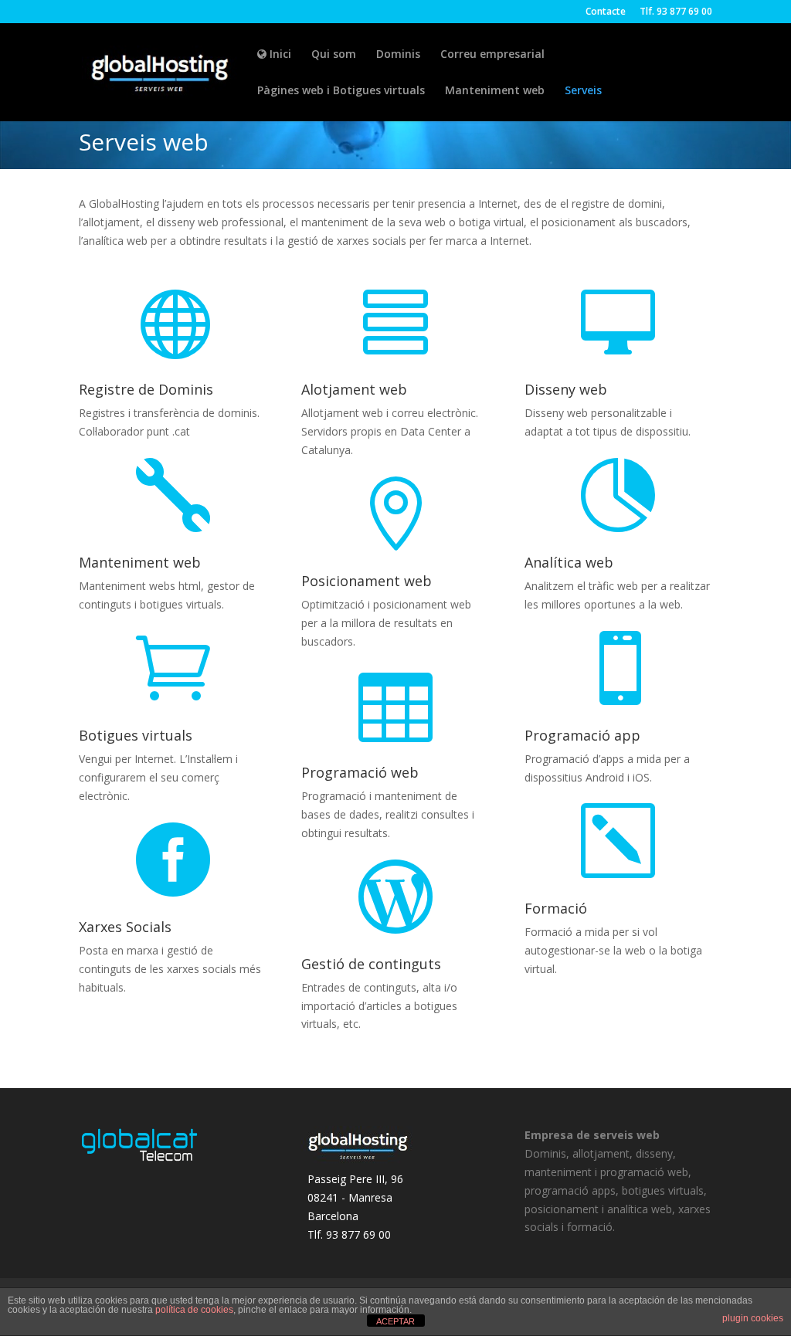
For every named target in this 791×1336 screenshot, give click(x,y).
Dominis (398, 55)
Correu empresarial (492, 55)
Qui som (333, 55)
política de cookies (194, 1309)
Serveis (583, 91)
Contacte (606, 12)
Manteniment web (495, 91)
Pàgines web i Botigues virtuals (341, 91)
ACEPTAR (395, 1321)
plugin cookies (752, 1318)
